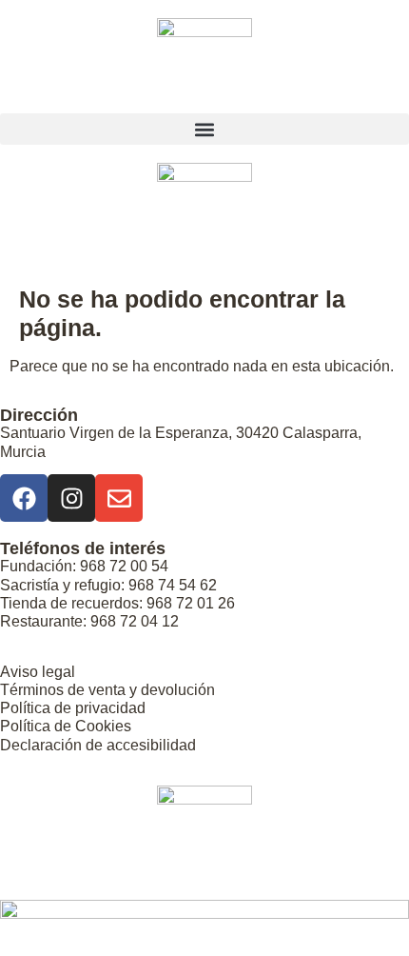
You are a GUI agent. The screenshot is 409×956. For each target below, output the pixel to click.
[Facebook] (24, 498)
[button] (204, 129)
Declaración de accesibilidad (98, 745)
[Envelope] (119, 498)
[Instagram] (71, 498)
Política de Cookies (65, 726)
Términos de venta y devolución (107, 690)
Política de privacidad (73, 708)
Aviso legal (37, 672)
